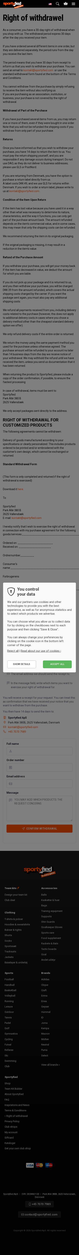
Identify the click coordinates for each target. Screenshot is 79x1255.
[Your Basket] (65, 4)
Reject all (13, 650)
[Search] (58, 4)
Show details (21, 664)
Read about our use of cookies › (41, 650)
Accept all (57, 664)
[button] (50, 4)
